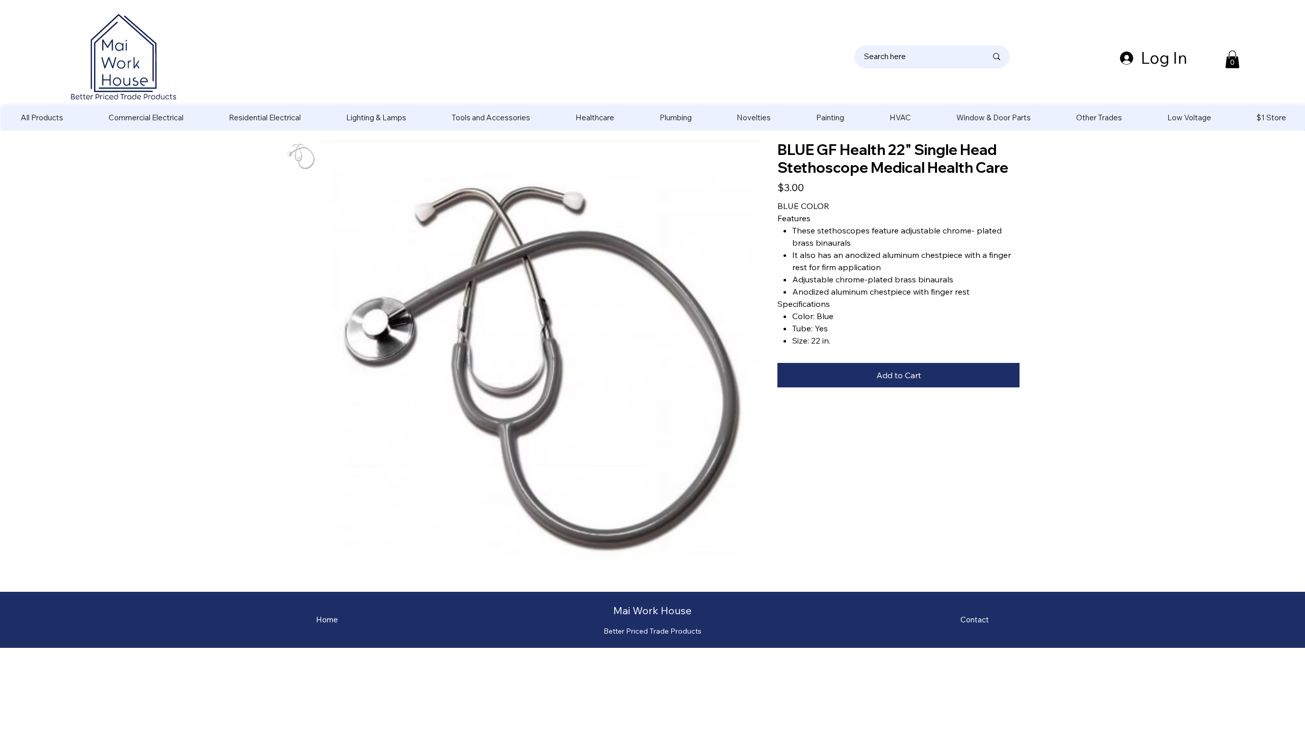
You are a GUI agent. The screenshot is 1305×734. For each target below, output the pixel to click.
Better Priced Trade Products (652, 631)
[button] (1232, 59)
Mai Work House (652, 610)
